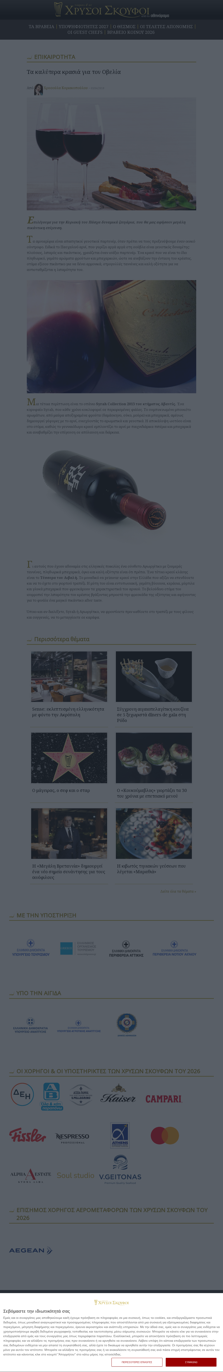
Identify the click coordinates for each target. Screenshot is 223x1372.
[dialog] (111, 1332)
